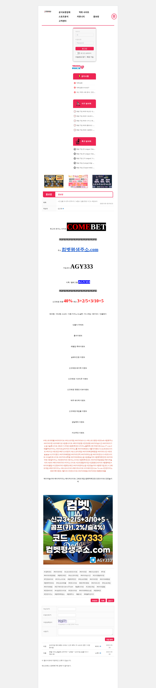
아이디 (77, 31)
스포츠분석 (63, 16)
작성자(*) (46, 609)
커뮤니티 (81, 16)
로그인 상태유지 (86, 53)
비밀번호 (78, 39)
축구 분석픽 (86, 141)
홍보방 (96, 16)
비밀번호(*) (47, 615)
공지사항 (85, 76)
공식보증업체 (64, 12)
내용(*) (45, 631)
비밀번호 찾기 (80, 57)
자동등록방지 (47, 622)
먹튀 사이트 (84, 12)
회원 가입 (90, 57)
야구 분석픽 (86, 103)
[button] (60, 208)
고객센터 (62, 20)
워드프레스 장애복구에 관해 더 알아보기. (56, 666)
